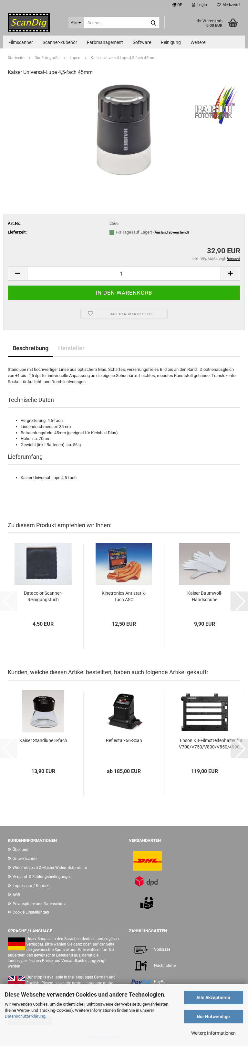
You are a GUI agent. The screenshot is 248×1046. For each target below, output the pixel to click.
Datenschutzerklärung (25, 1016)
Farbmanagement (105, 42)
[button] (177, 5)
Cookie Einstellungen (31, 912)
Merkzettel (230, 5)
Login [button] (201, 5)
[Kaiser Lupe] (123, 130)
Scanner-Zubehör (60, 42)
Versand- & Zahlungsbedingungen (42, 876)
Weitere (198, 42)
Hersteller (71, 348)
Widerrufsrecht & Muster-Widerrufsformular (50, 867)
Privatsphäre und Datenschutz (39, 904)
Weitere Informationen (213, 1033)
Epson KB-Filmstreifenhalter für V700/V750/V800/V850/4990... (211, 743)
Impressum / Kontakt (31, 886)
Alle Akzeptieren (213, 997)
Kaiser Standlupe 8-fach (43, 740)
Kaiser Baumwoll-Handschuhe (204, 596)
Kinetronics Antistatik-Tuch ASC (124, 596)
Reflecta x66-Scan (124, 740)
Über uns (20, 849)
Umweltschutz (25, 858)
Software (142, 42)
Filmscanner (20, 42)
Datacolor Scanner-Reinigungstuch (43, 596)
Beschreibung (30, 348)
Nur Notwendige (213, 1016)
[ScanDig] (33, 23)
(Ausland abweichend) (171, 232)
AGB (16, 895)
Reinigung (171, 42)
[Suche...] (153, 23)
